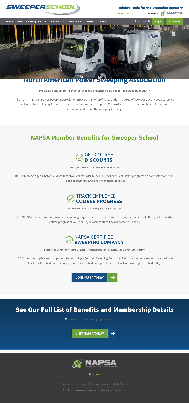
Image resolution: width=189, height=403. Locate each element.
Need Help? (174, 21)
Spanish (130, 13)
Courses (55, 21)
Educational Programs (30, 21)
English (120, 13)
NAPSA (89, 21)
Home (9, 21)
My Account (75, 21)
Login (158, 21)
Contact (103, 21)
